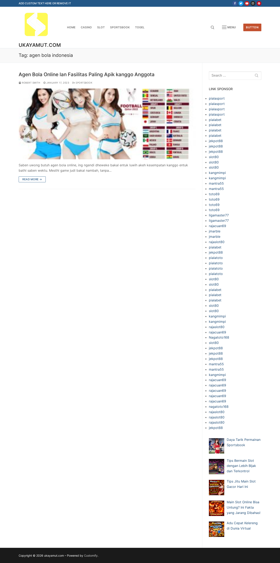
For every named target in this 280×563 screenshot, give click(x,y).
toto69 (214, 194)
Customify (91, 555)
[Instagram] (252, 3)
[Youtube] (247, 3)
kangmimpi (217, 173)
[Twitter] (241, 3)
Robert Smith (30, 82)
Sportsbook (83, 82)
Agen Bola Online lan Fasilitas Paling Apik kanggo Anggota (87, 74)
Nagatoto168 (219, 337)
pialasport (217, 98)
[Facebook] (234, 3)
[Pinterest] (259, 3)
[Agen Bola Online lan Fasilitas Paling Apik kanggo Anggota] (107, 123)
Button (252, 27)
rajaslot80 (216, 242)
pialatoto (216, 258)
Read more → (32, 179)
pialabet (215, 120)
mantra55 (216, 183)
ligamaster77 (219, 215)
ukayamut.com (40, 45)
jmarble (214, 231)
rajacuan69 (217, 226)
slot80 (214, 157)
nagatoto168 (219, 406)
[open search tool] (212, 27)
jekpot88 (216, 141)
